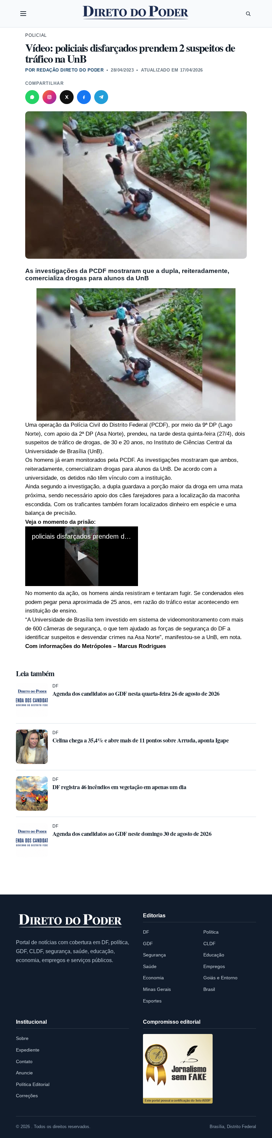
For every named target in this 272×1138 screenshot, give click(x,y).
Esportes (152, 1000)
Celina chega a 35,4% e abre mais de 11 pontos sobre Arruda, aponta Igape (140, 740)
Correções (27, 1095)
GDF (148, 943)
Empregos (214, 966)
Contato (24, 1061)
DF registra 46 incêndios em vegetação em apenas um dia (119, 787)
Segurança (154, 954)
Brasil (209, 989)
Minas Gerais (157, 989)
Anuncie (24, 1072)
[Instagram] (49, 97)
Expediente (27, 1050)
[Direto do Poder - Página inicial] (70, 921)
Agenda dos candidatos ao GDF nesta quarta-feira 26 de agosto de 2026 (135, 693)
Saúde (150, 966)
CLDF (209, 943)
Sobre (22, 1038)
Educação (213, 954)
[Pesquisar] (248, 13)
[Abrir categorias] (23, 13)
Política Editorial (32, 1084)
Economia (153, 977)
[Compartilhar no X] (67, 97)
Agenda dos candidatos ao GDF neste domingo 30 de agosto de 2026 (131, 833)
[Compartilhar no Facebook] (84, 97)
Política (211, 932)
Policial (36, 35)
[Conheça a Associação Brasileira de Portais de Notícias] (178, 1069)
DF (55, 685)
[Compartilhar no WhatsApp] (32, 97)
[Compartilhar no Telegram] (101, 97)
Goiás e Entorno (220, 977)
